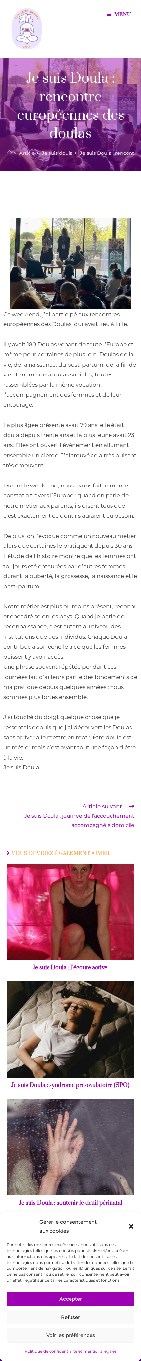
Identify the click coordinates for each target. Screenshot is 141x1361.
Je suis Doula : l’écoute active (71, 967)
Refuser (70, 1317)
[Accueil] (9, 153)
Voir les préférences (70, 1335)
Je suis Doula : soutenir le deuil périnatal (70, 1203)
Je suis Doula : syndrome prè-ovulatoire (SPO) (70, 1085)
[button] (131, 1226)
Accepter (70, 1299)
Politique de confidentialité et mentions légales (71, 1351)
